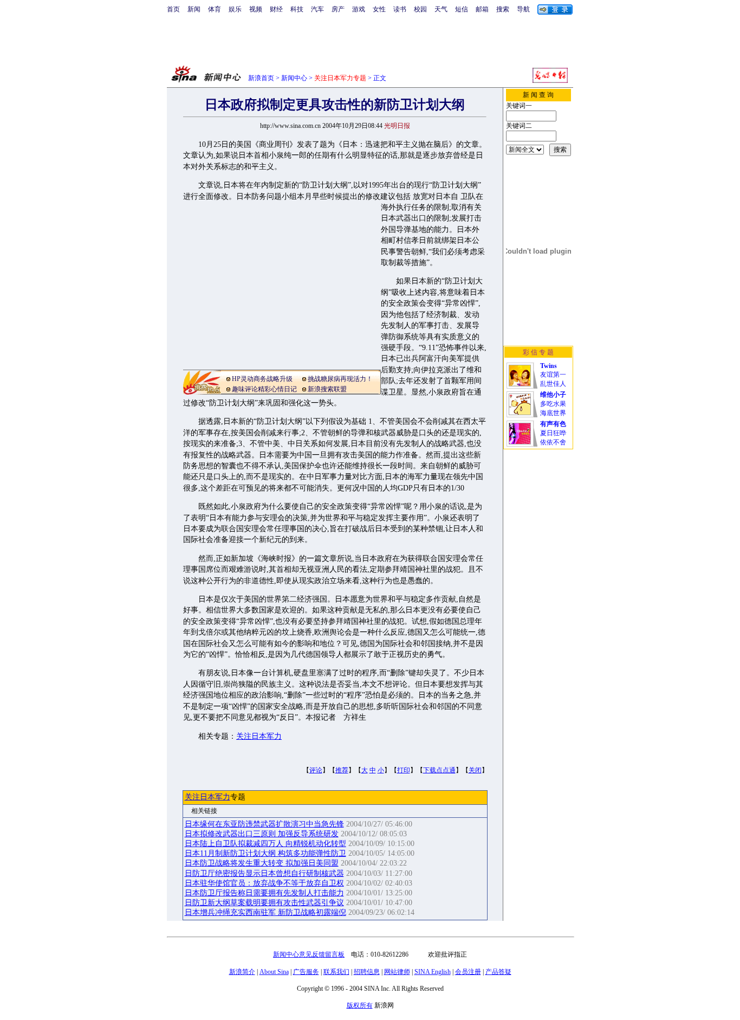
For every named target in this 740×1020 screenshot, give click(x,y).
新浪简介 (242, 972)
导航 (523, 9)
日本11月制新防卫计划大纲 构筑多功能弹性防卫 (265, 853)
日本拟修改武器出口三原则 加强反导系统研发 (262, 834)
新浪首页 (261, 78)
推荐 (341, 770)
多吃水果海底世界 (553, 404)
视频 (255, 9)
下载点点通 (439, 770)
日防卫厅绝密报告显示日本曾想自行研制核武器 (264, 873)
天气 (440, 9)
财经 (276, 9)
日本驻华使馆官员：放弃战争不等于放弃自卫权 (264, 883)
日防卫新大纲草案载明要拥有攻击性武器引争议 (264, 903)
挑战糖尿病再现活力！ (340, 379)
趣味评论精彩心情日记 (264, 389)
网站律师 (397, 972)
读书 (399, 9)
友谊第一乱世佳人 (553, 375)
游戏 (358, 9)
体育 (214, 9)
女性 (379, 9)
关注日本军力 (259, 736)
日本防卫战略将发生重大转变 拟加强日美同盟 (262, 863)
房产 (338, 9)
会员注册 (468, 972)
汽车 (317, 9)
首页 (173, 9)
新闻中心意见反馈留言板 (309, 954)
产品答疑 (498, 972)
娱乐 (235, 9)
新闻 (193, 9)
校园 (420, 9)
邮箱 (482, 9)
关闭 (475, 770)
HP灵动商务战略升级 (262, 379)
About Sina (274, 972)
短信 (461, 9)
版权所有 (360, 1005)
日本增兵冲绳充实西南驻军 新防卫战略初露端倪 (265, 912)
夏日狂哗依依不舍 (553, 433)
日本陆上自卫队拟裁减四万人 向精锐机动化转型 (265, 844)
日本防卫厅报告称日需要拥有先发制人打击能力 (264, 893)
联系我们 (336, 972)
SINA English (432, 972)
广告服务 (306, 972)
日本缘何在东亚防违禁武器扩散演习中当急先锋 (264, 824)
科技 (296, 9)
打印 (403, 770)
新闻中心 (294, 78)
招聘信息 (367, 972)
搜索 (502, 9)
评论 (315, 770)
